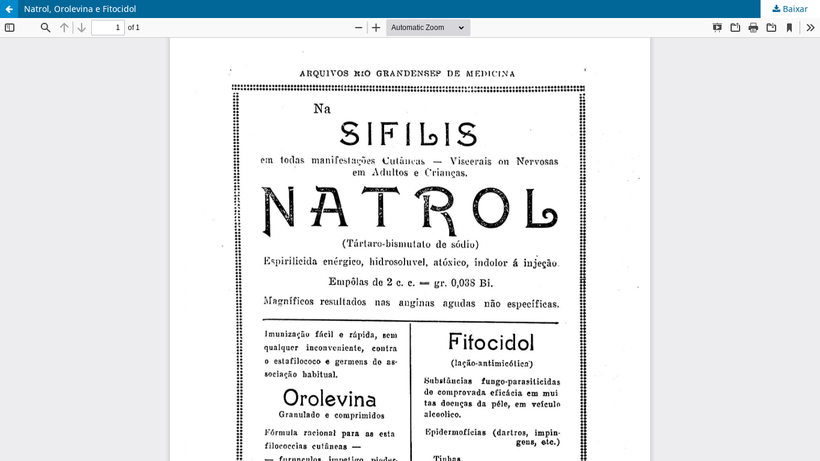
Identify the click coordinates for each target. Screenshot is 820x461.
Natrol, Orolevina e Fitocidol (80, 8)
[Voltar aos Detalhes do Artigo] (9, 9)
